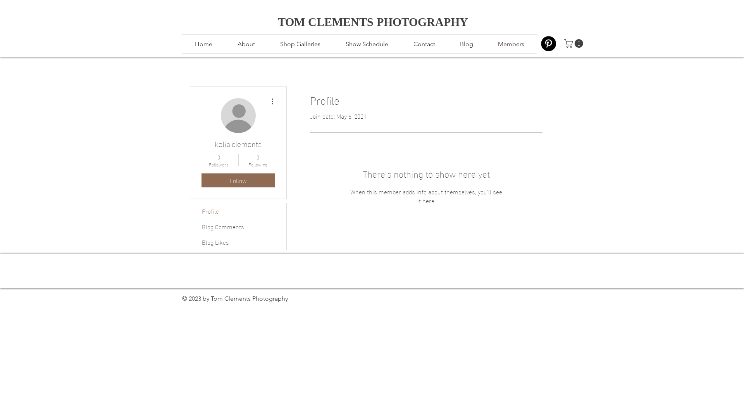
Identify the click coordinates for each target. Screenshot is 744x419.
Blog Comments (223, 226)
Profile (210, 210)
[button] (574, 43)
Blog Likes (215, 242)
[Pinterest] (548, 43)
